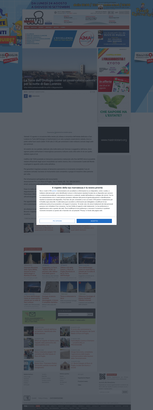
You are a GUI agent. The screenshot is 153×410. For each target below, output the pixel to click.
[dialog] (76, 205)
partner (54, 191)
